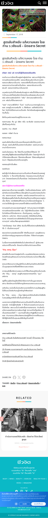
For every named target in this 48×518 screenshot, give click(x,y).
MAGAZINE (27, 483)
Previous (1, 419)
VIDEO (18, 483)
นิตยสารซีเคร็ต (33, 383)
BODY (5, 479)
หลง (3, 386)
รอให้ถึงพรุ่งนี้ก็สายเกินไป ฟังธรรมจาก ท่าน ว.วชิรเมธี (21, 345)
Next (46, 419)
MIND (11, 479)
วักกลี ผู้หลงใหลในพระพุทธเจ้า (13, 361)
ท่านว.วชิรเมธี (22, 383)
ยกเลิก (25, 504)
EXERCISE (27, 479)
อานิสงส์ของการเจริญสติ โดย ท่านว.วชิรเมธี (17, 356)
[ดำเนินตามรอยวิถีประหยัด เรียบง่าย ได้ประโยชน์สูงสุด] (24, 429)
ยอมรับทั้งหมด (38, 504)
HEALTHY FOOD (39, 479)
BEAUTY (19, 479)
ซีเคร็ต (12, 383)
